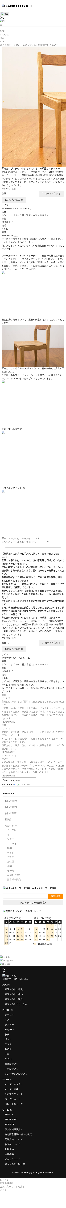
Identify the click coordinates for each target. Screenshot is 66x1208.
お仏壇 (10, 861)
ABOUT (6, 984)
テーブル (11, 830)
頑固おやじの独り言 (15, 1164)
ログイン (4, 1179)
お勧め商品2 (11, 807)
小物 (9, 866)
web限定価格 (13, 875)
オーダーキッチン (14, 1084)
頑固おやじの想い (14, 994)
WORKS (6, 1079)
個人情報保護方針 (14, 1129)
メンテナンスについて (16, 1073)
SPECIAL (9, 1114)
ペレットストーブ (14, 1104)
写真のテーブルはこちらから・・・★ (21, 538)
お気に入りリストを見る (12, 1186)
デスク (10, 857)
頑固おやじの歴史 (14, 989)
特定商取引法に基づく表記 (18, 1134)
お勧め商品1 (11, 801)
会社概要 (9, 1154)
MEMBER (10, 1124)
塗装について (11, 1063)
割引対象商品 (14, 879)
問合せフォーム (13, 1159)
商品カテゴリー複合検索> (33, 902)
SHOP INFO (11, 1119)
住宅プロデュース (14, 1094)
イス (9, 834)
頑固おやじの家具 (14, 999)
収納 (9, 848)
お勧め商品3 (11, 813)
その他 (10, 870)
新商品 (8, 819)
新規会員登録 (6, 1183)
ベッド (10, 852)
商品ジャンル (11, 825)
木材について (11, 1068)
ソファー (11, 839)
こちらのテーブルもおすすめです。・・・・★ (25, 541)
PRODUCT (7, 1010)
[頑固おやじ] (17, 6)
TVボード (12, 843)
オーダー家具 (11, 1089)
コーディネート (13, 1099)
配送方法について (14, 1139)
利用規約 (9, 1149)
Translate (25, 784)
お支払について (13, 1144)
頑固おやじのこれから (16, 1004)
